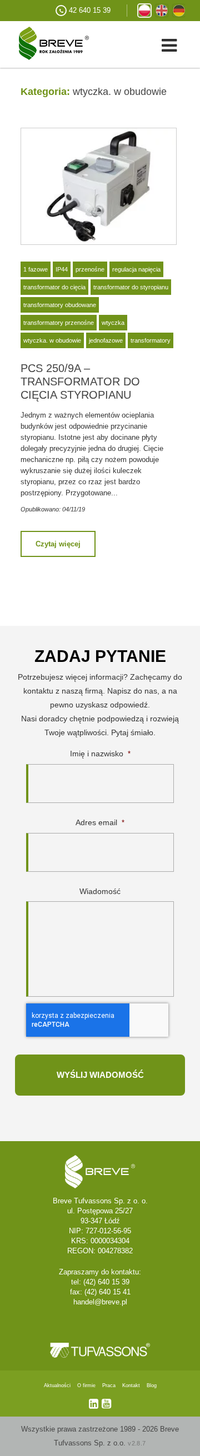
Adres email (100, 822)
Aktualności (57, 1385)
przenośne (90, 269)
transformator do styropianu (130, 287)
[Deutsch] (179, 10)
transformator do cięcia (54, 287)
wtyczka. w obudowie (52, 340)
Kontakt (131, 1385)
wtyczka (113, 322)
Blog (152, 1385)
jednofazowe (106, 340)
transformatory (151, 340)
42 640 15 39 (90, 10)
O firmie (86, 1385)
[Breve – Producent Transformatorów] (44, 42)
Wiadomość (100, 891)
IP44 (62, 269)
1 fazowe (35, 269)
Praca (109, 1385)
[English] (162, 10)
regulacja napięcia (136, 269)
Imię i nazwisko (100, 753)
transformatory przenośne (58, 322)
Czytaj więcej (58, 544)
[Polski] (144, 10)
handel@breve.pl (100, 1302)
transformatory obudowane (59, 305)
